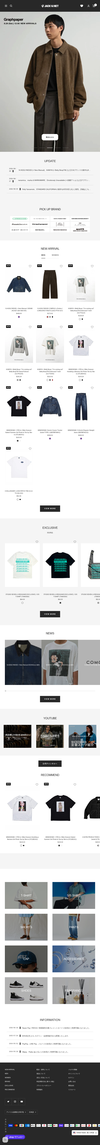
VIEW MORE (50, 508)
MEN (43, 255)
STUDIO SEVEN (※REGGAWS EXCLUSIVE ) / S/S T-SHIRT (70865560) (22, 595)
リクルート (72, 1089)
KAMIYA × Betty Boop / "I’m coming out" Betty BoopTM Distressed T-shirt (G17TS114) (81, 311)
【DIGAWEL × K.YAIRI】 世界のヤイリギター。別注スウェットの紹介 (17, 736)
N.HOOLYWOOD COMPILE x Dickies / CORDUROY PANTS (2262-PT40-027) (50, 310)
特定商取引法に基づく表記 (45, 1081)
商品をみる (50, 137)
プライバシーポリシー (44, 1085)
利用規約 (39, 1089)
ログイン (71, 1077)
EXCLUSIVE (9, 1085)
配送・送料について (43, 1069)
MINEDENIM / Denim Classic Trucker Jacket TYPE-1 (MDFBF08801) (50, 431)
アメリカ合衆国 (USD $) (15, 1112)
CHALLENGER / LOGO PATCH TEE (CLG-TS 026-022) (19, 492)
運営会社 (71, 1085)
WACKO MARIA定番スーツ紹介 (82, 736)
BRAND (7, 1081)
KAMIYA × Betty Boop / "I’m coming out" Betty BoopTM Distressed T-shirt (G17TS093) (50, 372)
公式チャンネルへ (50, 764)
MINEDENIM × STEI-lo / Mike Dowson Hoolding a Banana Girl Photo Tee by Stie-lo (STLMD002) (81, 372)
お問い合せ (72, 1081)
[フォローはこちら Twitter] (8, 1101)
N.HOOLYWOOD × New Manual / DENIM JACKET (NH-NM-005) (18, 310)
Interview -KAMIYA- (50, 736)
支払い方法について (43, 1077)
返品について (41, 1073)
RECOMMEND (10, 1089)
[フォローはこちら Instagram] (15, 1101)
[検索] (11, 6)
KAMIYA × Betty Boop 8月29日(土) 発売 (60, 665)
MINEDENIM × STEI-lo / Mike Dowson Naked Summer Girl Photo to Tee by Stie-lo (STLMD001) (18, 432)
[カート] (94, 6)
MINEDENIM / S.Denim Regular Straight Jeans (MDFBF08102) (81, 431)
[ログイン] (88, 6)
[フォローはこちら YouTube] (21, 1101)
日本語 (31, 1112)
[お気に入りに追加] (30, 266)
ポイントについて (74, 1073)
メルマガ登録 (72, 1069)
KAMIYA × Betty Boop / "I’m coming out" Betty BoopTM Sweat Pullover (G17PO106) (19, 372)
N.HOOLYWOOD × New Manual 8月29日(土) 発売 (23, 665)
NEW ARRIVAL (10, 1069)
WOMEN (55, 255)
